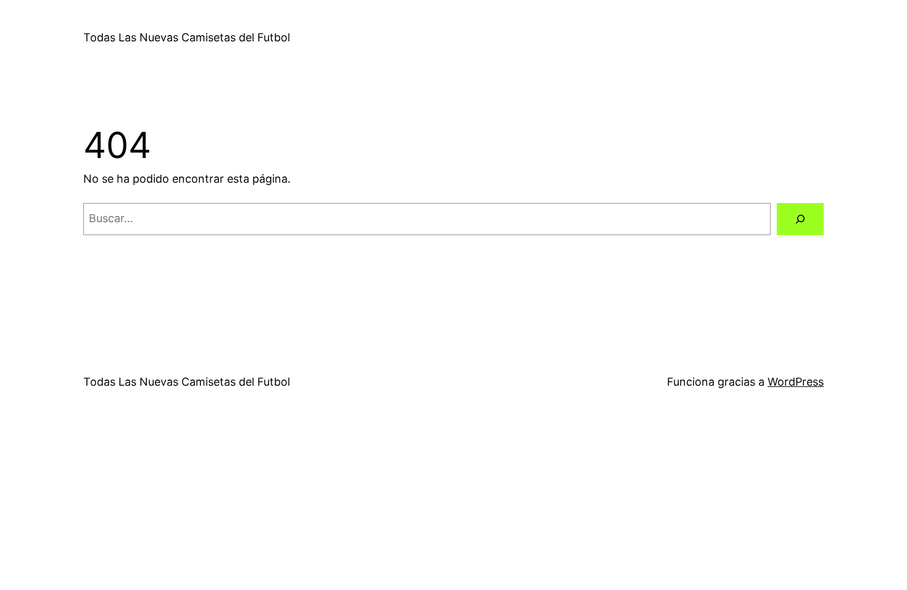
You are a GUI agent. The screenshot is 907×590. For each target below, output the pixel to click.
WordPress (796, 381)
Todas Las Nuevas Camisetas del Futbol (186, 37)
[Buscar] (800, 219)
